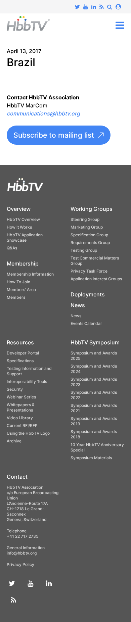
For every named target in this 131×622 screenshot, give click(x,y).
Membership (23, 263)
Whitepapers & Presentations (21, 407)
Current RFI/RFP (22, 425)
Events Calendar (86, 323)
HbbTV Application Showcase (25, 237)
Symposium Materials (91, 457)
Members (16, 297)
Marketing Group (87, 227)
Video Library (20, 417)
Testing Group (84, 250)
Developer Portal (23, 352)
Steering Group (85, 219)
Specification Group (89, 234)
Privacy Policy (20, 564)
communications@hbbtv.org (43, 113)
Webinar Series (21, 396)
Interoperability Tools (27, 381)
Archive (14, 440)
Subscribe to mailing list (53, 135)
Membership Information (30, 274)
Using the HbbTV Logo (28, 433)
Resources (20, 342)
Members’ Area (21, 289)
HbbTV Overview (23, 219)
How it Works (19, 227)
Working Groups (92, 208)
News (78, 305)
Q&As (12, 247)
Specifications (20, 360)
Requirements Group (90, 242)
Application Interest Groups (96, 278)
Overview (19, 208)
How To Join (18, 281)
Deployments (88, 294)
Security (15, 389)
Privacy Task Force (89, 271)
